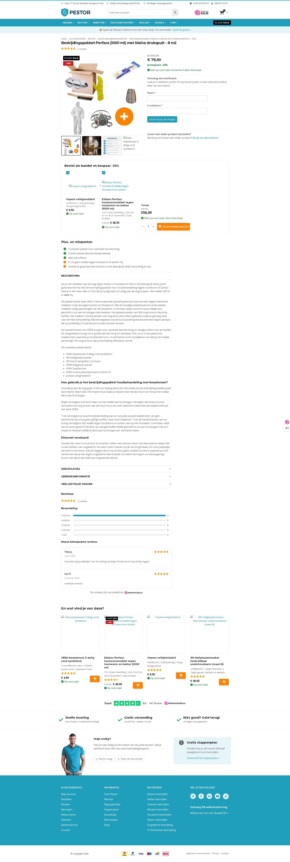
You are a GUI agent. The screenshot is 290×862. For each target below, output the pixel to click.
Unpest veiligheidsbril (80, 199)
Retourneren (68, 814)
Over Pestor (111, 794)
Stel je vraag (105, 758)
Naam (151, 92)
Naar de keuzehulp (131, 758)
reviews (82, 48)
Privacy (215, 853)
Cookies (225, 853)
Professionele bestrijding (161, 830)
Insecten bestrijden (158, 804)
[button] (62, 94)
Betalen (65, 804)
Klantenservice (201, 3)
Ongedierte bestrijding (160, 825)
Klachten (66, 819)
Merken (108, 799)
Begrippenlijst (112, 804)
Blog (107, 825)
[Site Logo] (76, 12)
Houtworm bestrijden (159, 814)
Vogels (159, 22)
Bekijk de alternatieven (206, 137)
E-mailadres (155, 105)
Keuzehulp (110, 814)
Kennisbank (111, 819)
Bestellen (66, 799)
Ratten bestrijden (157, 799)
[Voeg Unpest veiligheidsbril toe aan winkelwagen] (181, 675)
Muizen (67, 22)
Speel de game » (182, 29)
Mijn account (221, 3)
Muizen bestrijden (157, 794)
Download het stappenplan (203, 758)
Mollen (144, 22)
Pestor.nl (65, 853)
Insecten (99, 22)
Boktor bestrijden (157, 819)
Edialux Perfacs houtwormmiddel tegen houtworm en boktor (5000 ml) (118, 204)
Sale (222, 22)
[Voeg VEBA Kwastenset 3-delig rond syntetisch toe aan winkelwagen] (95, 679)
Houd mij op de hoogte (162, 119)
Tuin (173, 22)
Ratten (82, 22)
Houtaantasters (121, 22)
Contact (65, 830)
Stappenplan (111, 809)
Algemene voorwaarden (198, 853)
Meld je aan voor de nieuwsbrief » (209, 813)
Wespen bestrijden (158, 809)
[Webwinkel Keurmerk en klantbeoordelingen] (201, 12)
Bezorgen (66, 809)
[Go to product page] (80, 634)
